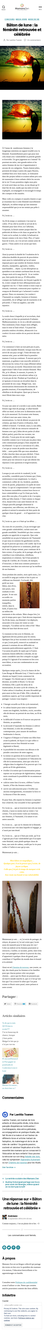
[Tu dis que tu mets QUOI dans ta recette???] (11, 1034)
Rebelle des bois (32, 1156)
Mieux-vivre (21, 19)
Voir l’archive (9, 1167)
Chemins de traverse (20, 967)
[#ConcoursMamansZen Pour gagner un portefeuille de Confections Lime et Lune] (10, 1052)
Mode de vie (33, 19)
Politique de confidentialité (26, 1282)
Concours (10, 19)
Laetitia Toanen (15, 40)
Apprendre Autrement (30, 1159)
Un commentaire (34, 40)
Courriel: (5, 1301)
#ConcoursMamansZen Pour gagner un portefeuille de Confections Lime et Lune (10, 1064)
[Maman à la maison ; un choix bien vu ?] (10, 1079)
